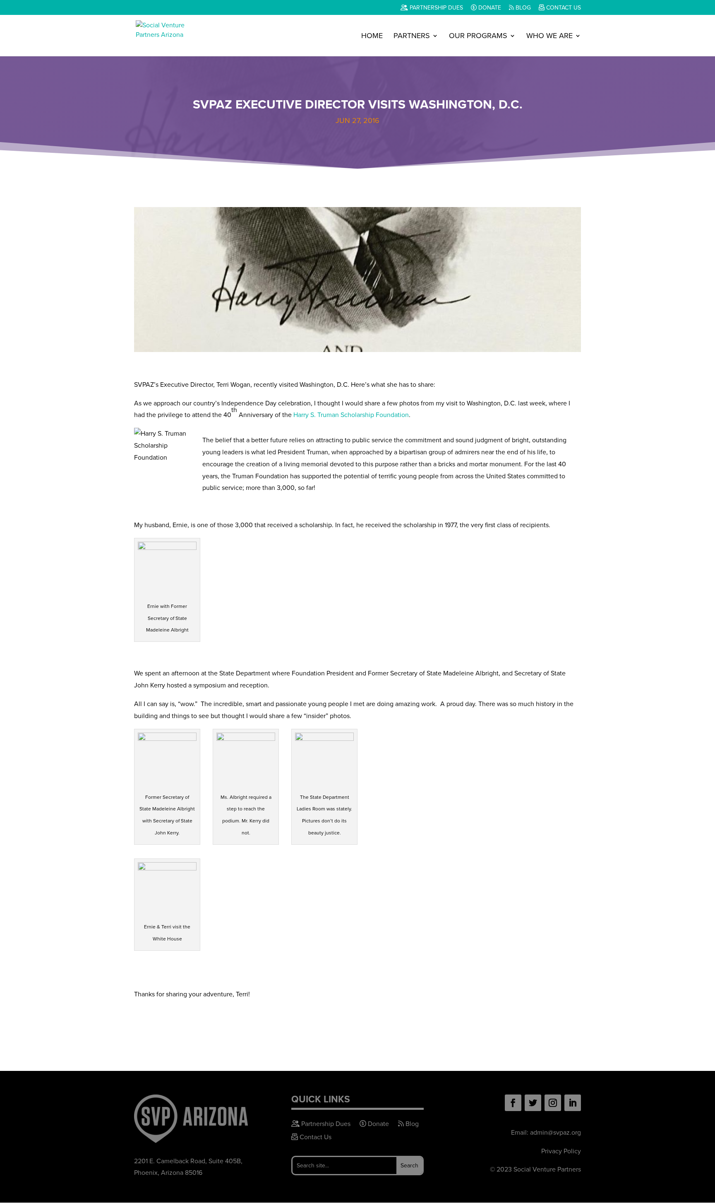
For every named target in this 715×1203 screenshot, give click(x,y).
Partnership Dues (435, 8)
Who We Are (549, 37)
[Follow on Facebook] (513, 1103)
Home (372, 37)
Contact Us (563, 8)
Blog (522, 8)
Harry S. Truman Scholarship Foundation (351, 414)
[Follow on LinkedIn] (572, 1103)
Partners (411, 37)
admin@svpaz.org (555, 1132)
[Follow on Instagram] (553, 1103)
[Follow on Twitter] (533, 1103)
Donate (489, 8)
